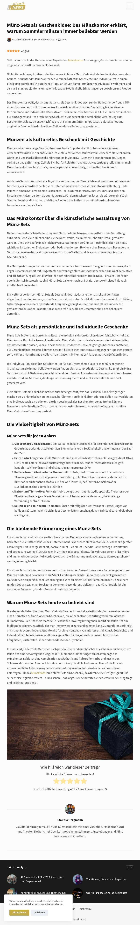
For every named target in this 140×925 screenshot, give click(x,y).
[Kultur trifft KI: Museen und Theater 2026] (12, 893)
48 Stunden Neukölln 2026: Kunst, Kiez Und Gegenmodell (42, 879)
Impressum (86, 909)
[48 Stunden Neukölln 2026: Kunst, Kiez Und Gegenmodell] (12, 879)
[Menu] (129, 6)
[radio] (56, 782)
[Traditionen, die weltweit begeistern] (78, 879)
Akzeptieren (19, 912)
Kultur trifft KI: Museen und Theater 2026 (43, 893)
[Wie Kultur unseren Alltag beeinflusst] (78, 893)
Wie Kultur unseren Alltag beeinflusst (106, 893)
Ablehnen (39, 912)
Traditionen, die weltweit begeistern (106, 879)
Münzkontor (75, 60)
